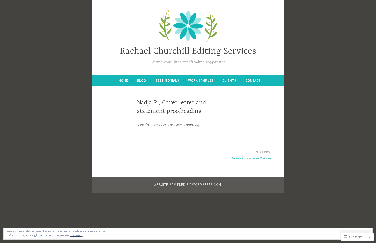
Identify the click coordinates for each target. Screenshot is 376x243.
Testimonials (167, 80)
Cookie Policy (76, 235)
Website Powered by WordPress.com (187, 185)
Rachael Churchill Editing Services (188, 51)
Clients (229, 80)
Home (123, 80)
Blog (141, 80)
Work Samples (200, 80)
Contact (253, 80)
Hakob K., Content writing (252, 155)
